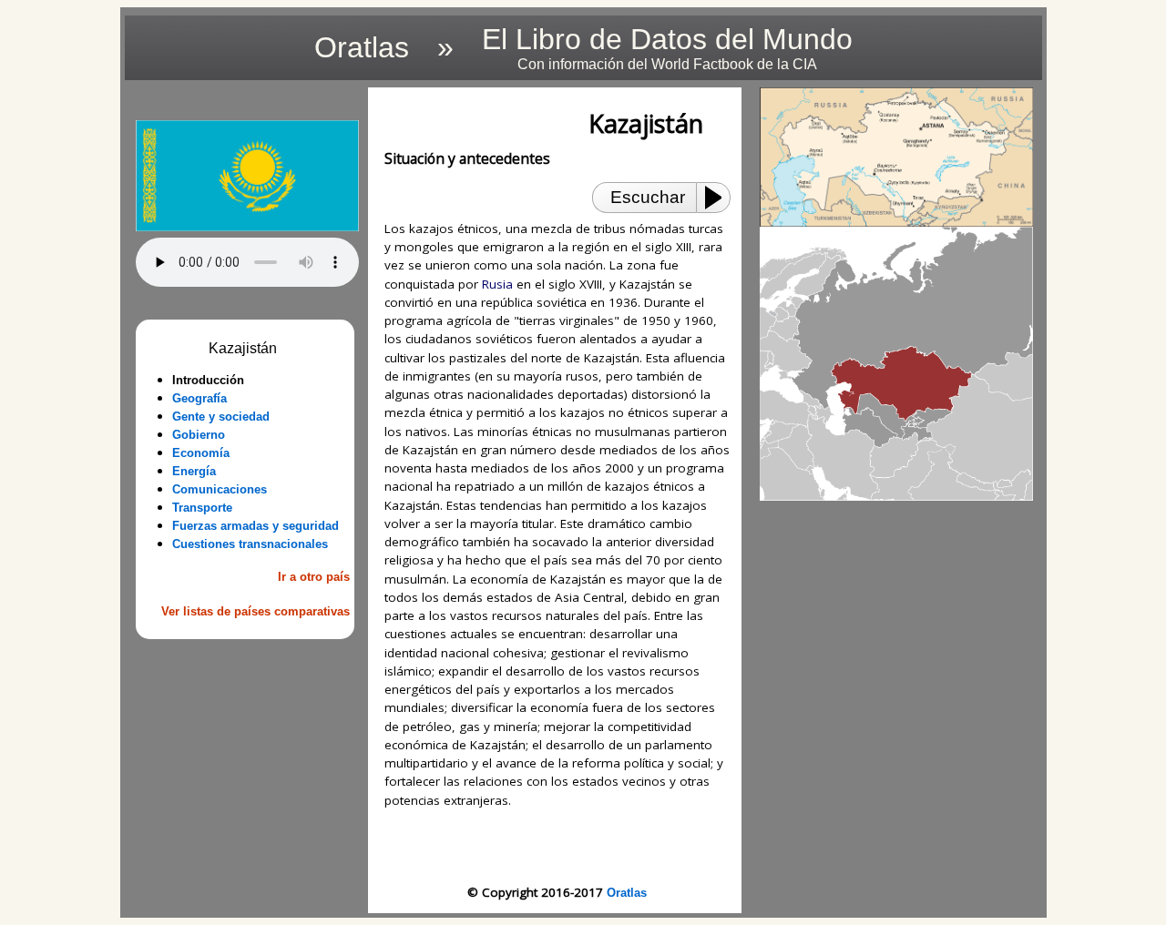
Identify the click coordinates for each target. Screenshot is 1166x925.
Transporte (202, 507)
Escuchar (647, 197)
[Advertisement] (247, 747)
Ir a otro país (314, 577)
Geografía (199, 398)
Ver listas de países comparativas (255, 611)
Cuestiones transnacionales (250, 544)
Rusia (497, 284)
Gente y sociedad (221, 416)
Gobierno (198, 435)
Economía (201, 453)
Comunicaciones (219, 489)
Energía (194, 471)
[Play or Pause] (718, 197)
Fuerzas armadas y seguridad (255, 526)
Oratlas (627, 893)
